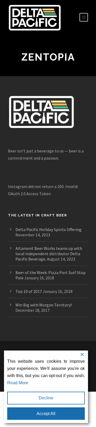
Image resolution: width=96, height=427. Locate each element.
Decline (46, 398)
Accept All (46, 413)
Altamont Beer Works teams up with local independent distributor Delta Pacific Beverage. (48, 254)
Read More (17, 383)
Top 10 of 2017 (28, 291)
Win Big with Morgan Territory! (43, 305)
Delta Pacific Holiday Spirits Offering (48, 229)
